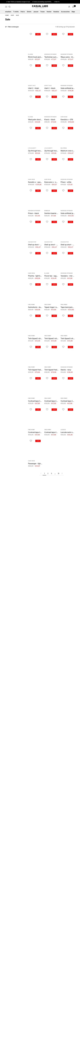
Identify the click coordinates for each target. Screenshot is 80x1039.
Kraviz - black (49, 119)
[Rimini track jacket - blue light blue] (35, 41)
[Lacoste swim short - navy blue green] (68, 417)
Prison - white (66, 182)
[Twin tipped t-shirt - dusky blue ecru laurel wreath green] (68, 323)
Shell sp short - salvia (35, 245)
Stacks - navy (66, 370)
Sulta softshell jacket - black (68, 213)
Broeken (74, 11)
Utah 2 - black (49, 88)
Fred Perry (31, 304)
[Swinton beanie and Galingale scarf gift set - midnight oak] (51, 198)
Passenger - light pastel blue (35, 463)
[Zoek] (9, 6)
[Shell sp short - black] (68, 229)
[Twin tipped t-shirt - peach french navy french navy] (51, 323)
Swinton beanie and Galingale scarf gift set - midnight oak (51, 213)
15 (58, 473)
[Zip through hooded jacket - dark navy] (51, 135)
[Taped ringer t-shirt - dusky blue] (51, 291)
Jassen (35, 11)
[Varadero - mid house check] (68, 260)
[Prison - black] (35, 198)
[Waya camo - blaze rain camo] (68, 41)
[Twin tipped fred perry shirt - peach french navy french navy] (35, 354)
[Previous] (41, 473)
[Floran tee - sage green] (51, 260)
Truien (42, 11)
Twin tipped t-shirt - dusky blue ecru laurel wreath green (68, 338)
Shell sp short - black (68, 245)
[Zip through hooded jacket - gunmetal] (35, 135)
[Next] (62, 473)
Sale (17, 15)
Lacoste (63, 429)
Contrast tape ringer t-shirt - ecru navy (35, 401)
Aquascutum (32, 242)
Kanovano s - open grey (51, 182)
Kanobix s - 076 (67, 119)
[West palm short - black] (35, 104)
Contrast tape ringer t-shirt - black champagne (51, 401)
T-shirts (16, 11)
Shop (12, 15)
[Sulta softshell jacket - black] (68, 198)
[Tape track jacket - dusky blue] (68, 291)
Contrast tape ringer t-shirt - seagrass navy (35, 432)
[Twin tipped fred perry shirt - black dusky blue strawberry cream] (51, 354)
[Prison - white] (68, 166)
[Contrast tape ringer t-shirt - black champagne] (51, 385)
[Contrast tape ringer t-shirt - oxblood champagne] (68, 385)
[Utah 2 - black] (51, 73)
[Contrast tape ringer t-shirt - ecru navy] (35, 385)
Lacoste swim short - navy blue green (68, 432)
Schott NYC (31, 85)
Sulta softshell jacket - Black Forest (68, 88)
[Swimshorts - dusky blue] (35, 291)
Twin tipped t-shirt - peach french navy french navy (51, 338)
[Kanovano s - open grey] (51, 166)
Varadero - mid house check (68, 276)
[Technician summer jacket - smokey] (51, 41)
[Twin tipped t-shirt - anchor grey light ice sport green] (35, 323)
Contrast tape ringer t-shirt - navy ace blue (51, 432)
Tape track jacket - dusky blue (68, 307)
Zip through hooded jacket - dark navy (51, 151)
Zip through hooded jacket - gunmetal (35, 151)
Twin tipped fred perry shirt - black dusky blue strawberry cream (51, 370)
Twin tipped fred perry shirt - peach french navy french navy (35, 370)
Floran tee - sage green (51, 276)
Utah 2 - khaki (33, 88)
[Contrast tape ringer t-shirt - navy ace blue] (51, 417)
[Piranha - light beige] (35, 260)
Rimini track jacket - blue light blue (35, 57)
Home (7, 15)
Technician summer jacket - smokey (51, 57)
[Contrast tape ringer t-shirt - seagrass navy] (35, 417)
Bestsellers (7, 11)
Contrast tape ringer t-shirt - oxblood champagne (68, 401)
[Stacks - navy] (68, 354)
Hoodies (56, 11)
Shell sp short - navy (51, 245)
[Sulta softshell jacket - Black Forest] (68, 73)
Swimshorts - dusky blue (35, 307)
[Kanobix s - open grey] (35, 166)
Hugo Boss (64, 116)
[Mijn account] (69, 6)
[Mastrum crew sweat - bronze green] (68, 135)
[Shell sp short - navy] (51, 229)
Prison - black (33, 213)
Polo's (23, 11)
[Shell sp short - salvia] (35, 229)
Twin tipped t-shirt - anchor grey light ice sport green (35, 338)
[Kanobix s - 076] (68, 104)
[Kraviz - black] (51, 104)
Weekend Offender (50, 54)
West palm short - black (35, 119)
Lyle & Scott (32, 148)
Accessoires (65, 11)
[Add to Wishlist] (30, 34)
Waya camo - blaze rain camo (68, 57)
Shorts (29, 11)
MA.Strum (64, 148)
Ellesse (30, 54)
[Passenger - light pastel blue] (35, 448)
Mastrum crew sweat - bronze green (68, 151)
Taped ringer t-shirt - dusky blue (51, 307)
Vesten (49, 11)
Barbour (47, 210)
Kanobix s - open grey (35, 182)
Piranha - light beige (35, 276)
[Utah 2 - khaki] (35, 73)
